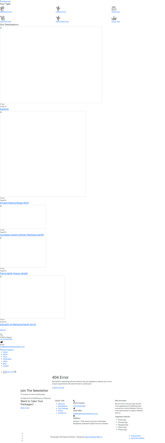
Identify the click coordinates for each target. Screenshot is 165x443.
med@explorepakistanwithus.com (12, 347)
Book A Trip (10, 372)
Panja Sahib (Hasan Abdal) (14, 273)
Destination (7, 359)
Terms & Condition (137, 438)
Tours (5, 357)
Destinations (62, 406)
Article (60, 411)
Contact (6, 366)
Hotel (5, 361)
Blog (4, 363)
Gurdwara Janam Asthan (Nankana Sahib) (22, 234)
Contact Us (62, 413)
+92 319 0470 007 (6, 339)
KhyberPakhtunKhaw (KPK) (14, 202)
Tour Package (63, 408)
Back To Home (58, 388)
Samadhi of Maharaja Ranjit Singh (18, 324)
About (5, 354)
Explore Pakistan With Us (93, 437)
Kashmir (4, 108)
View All (3, 330)
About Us (61, 404)
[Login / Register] (4, 369)
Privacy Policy (136, 436)
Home (5, 352)
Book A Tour (25, 408)
